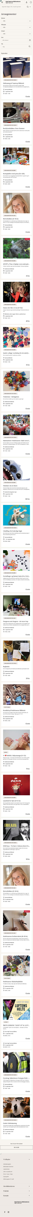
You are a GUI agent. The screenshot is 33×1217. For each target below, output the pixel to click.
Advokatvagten (7, 1164)
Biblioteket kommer (8, 1166)
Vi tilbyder (6, 1159)
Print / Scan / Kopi (8, 1174)
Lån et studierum (7, 1171)
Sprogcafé (6, 1176)
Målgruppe (3, 24)
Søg (2, 44)
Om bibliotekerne (9, 1186)
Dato (2, 37)
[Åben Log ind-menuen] (26, 2)
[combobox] (16, 7)
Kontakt (6, 1196)
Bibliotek (3, 18)
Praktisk (6, 1191)
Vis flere (16, 1147)
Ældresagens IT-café (8, 1179)
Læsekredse (6, 1169)
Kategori (3, 31)
